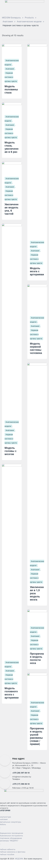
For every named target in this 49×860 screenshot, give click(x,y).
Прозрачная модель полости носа (37, 658)
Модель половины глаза (11, 89)
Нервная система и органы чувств (11, 77)
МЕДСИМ (19, 859)
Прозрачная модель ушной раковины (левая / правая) (37, 736)
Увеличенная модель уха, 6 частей (11, 208)
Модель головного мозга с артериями (12, 692)
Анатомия (10, 69)
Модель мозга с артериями (37, 271)
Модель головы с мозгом (10, 451)
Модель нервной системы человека (36, 348)
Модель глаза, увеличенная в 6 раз (11, 147)
